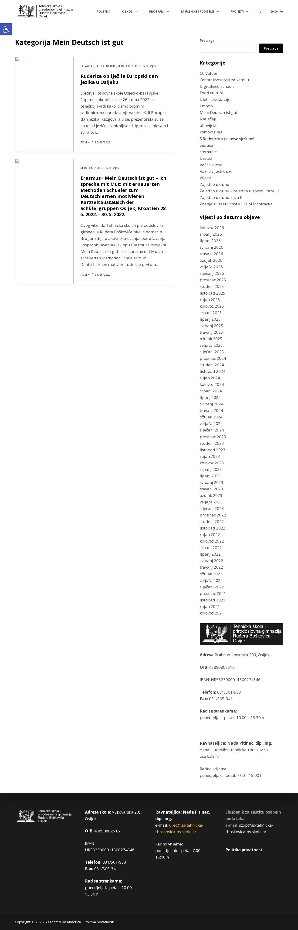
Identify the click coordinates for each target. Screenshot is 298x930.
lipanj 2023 (210, 476)
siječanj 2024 (212, 430)
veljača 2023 (211, 502)
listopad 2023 (212, 449)
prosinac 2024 (213, 358)
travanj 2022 (211, 567)
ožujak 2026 (211, 260)
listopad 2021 (212, 600)
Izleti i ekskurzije (215, 99)
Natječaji (208, 119)
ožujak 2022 (211, 574)
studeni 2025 (212, 286)
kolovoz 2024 (212, 384)
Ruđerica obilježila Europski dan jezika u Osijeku (119, 79)
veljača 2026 (211, 266)
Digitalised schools (217, 86)
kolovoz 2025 (212, 306)
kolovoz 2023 (212, 462)
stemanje (208, 151)
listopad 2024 (212, 371)
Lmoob (206, 106)
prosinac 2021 (213, 593)
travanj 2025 (211, 332)
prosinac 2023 (213, 436)
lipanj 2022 (210, 554)
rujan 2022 (210, 534)
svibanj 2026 (211, 247)
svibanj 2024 (211, 404)
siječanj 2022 (212, 587)
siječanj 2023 (212, 508)
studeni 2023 (212, 443)
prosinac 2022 (213, 515)
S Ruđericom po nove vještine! (227, 138)
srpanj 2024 (211, 391)
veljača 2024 (211, 423)
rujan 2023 (210, 456)
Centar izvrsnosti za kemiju (224, 79)
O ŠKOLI (127, 12)
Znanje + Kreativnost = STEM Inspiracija (236, 204)
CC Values (87, 66)
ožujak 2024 (211, 417)
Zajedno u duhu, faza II (221, 197)
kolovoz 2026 (212, 227)
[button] (6, 29)
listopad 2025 (212, 293)
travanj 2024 (211, 410)
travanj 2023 (211, 489)
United (206, 158)
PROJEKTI (237, 12)
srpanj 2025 (211, 312)
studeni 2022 (212, 521)
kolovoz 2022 (212, 541)
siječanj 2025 (212, 351)
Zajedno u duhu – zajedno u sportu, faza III (239, 190)
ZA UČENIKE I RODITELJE (197, 12)
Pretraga (207, 40)
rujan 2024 (210, 377)
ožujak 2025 (211, 338)
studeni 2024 (212, 364)
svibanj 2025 (211, 325)
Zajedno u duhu (214, 184)
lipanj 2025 (210, 319)
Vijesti (154, 66)
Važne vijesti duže (216, 171)
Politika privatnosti (244, 849)
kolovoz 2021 (212, 613)
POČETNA (103, 12)
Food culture (106, 66)
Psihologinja (211, 132)
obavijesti (209, 125)
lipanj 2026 (210, 240)
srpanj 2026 (211, 234)
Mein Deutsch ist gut (133, 66)
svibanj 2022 (211, 560)
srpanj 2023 (211, 469)
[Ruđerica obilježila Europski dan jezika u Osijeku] (44, 104)
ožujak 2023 (211, 495)
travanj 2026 (211, 253)
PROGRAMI (157, 12)
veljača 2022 (211, 580)
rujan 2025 (210, 299)
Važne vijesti (211, 164)
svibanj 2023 (211, 482)
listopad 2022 (212, 528)
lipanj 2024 (210, 397)
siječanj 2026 (212, 273)
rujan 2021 (210, 606)
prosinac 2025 (213, 279)
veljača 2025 (211, 345)
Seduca (206, 145)
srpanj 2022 (211, 547)
